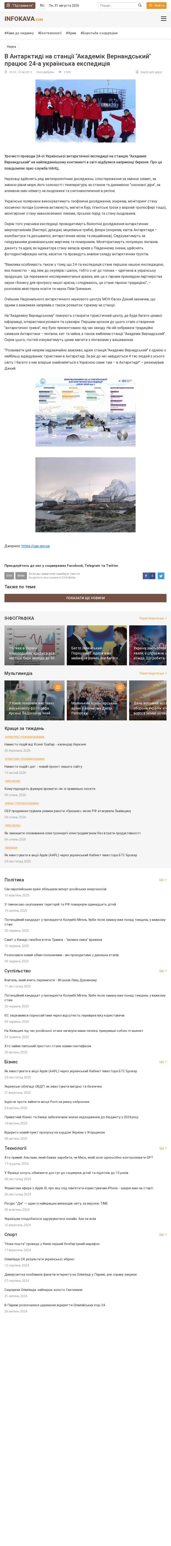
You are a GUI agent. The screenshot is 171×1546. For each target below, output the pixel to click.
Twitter (112, 566)
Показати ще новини (85, 598)
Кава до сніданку (20, 33)
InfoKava (23, 18)
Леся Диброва (45, 72)
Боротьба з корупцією (100, 33)
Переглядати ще (151, 618)
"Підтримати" (22, 6)
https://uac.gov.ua (36, 546)
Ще (161, 880)
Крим (72, 33)
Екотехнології (50, 33)
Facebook (75, 566)
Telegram (92, 566)
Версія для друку (151, 72)
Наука (11, 47)
